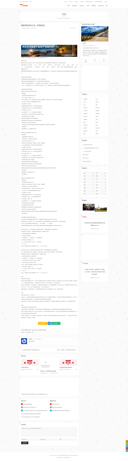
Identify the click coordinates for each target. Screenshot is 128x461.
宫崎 (96, 104)
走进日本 (82, 5)
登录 (31, 1)
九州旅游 (66, 18)
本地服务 (85, 119)
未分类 (97, 116)
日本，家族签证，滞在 (29, 332)
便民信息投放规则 (98, 1)
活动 (84, 122)
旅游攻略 (74, 5)
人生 (101, 181)
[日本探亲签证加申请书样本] (68, 362)
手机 (101, 190)
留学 (89, 193)
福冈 (96, 125)
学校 (89, 187)
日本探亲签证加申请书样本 (66, 367)
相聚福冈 (61, 455)
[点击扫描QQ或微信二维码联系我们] (127, 446)
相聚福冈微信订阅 (89, 1)
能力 (89, 176)
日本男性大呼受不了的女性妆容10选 (31, 349)
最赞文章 (76, 1)
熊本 (96, 122)
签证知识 (27, 28)
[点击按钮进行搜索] (127, 441)
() (43, 323)
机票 (96, 119)
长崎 (96, 130)
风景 (88, 5)
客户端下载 (100, 5)
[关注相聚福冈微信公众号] (127, 444)
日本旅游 (46, 373)
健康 (89, 190)
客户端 (65, 1)
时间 (101, 173)
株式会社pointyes (66, 457)
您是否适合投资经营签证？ (57, 407)
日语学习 (85, 116)
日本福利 (85, 113)
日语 (89, 184)
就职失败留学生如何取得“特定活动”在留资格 (31, 413)
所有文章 (71, 1)
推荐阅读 (94, 5)
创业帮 (97, 102)
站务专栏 (85, 128)
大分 (84, 104)
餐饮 (84, 133)
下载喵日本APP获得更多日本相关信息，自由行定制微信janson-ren (34, 57)
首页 (69, 5)
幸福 (101, 193)
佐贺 (96, 99)
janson (33, 330)
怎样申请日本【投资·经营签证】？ (29, 407)
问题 (101, 184)
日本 (89, 173)
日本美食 (97, 113)
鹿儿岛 (97, 133)
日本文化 (97, 107)
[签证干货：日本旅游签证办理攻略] (49, 364)
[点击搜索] (106, 6)
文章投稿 (82, 1)
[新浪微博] (127, 448)
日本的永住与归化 (55, 404)
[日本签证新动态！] (30, 362)
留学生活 (85, 125)
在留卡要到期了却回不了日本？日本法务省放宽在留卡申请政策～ (35, 410)
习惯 (101, 187)
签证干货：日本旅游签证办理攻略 (48, 371)
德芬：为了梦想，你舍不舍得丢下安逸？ (66, 349)
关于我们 (106, 1)
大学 (101, 178)
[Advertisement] (49, 38)
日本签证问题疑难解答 (27, 404)
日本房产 (85, 107)
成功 (89, 178)
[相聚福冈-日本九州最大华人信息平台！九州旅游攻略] (24, 5)
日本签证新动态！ (25, 367)
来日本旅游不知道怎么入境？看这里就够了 (31, 417)
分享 (84, 102)
